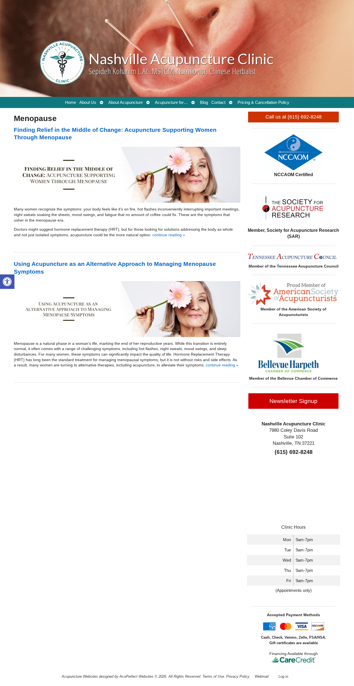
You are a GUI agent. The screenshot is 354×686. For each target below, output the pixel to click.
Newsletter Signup (293, 401)
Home (70, 102)
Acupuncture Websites (80, 677)
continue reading (168, 235)
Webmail (262, 677)
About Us (87, 102)
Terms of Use (213, 677)
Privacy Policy (237, 677)
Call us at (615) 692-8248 (294, 117)
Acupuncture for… (171, 102)
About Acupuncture (125, 102)
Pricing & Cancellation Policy (263, 102)
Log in (283, 677)
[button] (7, 281)
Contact (218, 102)
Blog (204, 102)
